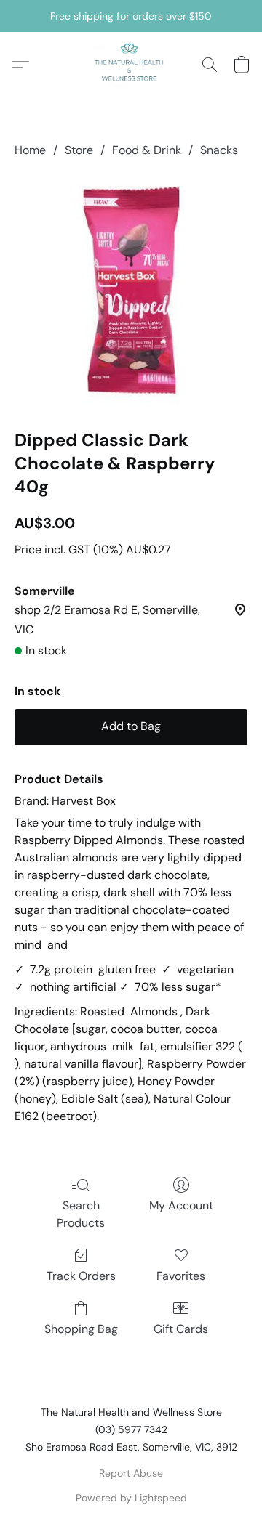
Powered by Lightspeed (131, 1497)
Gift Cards (181, 1329)
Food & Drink (146, 150)
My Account (181, 1205)
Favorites (180, 1275)
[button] (131, 64)
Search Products (81, 1214)
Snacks (219, 150)
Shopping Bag (81, 1329)
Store (79, 150)
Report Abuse (131, 1473)
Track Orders (81, 1275)
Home (30, 150)
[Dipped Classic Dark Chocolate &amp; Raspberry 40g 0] (131, 290)
